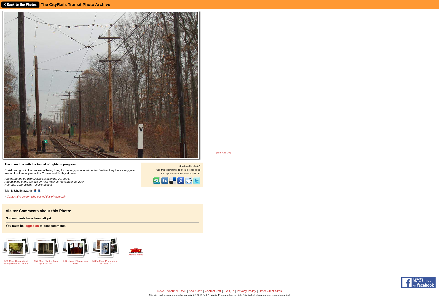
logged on (31, 226)
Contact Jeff (213, 291)
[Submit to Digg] (165, 184)
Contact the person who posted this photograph (36, 196)
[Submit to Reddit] (189, 184)
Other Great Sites (270, 291)
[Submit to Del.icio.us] (173, 184)
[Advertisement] (223, 80)
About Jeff (195, 291)
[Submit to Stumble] (157, 184)
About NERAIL (176, 291)
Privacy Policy (246, 291)
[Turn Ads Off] (223, 152)
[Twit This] (197, 184)
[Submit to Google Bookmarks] (181, 184)
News (161, 291)
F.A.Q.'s (229, 291)
